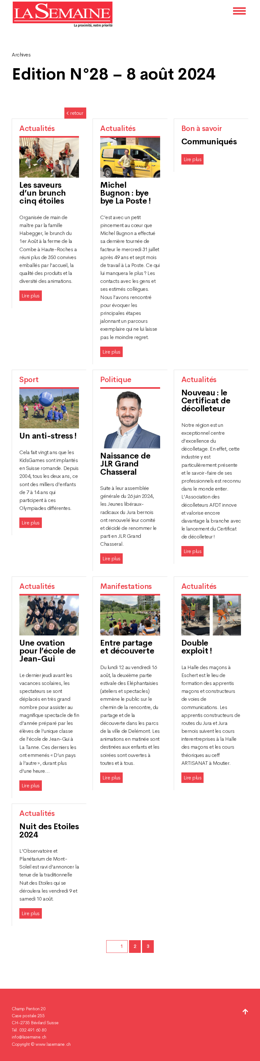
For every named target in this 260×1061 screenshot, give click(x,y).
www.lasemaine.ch (53, 1044)
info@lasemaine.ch (29, 1037)
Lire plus (31, 295)
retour (76, 113)
